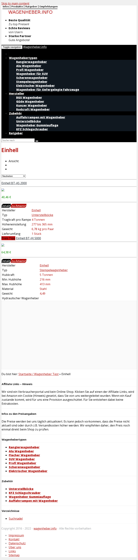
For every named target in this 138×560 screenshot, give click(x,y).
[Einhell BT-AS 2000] (2, 190)
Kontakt (14, 539)
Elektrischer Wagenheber (28, 471)
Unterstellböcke (42, 215)
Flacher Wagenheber (24, 455)
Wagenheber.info (35, 47)
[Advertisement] (69, 337)
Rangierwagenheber (24, 447)
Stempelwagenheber (54, 270)
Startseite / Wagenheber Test (39, 374)
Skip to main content (15, 3)
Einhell (36, 210)
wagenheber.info (45, 528)
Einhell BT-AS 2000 (14, 183)
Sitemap (14, 555)
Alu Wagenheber (21, 451)
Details (6, 206)
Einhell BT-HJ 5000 (28, 238)
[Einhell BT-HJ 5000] (2, 245)
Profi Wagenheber (22, 463)
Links (12, 551)
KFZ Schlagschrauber (25, 493)
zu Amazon (18, 206)
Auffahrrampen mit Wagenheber (33, 501)
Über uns (15, 547)
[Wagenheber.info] (30, 13)
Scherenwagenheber (24, 467)
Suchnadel (16, 519)
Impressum (16, 535)
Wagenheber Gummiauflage (30, 497)
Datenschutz (17, 543)
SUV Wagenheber (22, 459)
